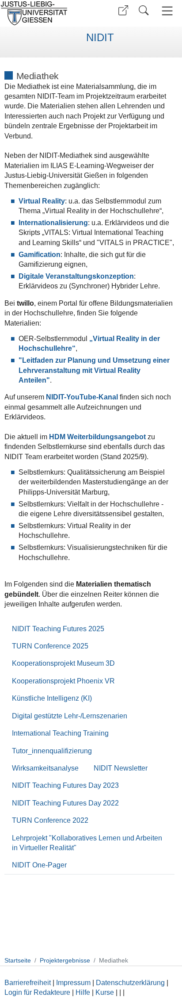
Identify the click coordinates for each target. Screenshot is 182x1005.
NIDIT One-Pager (39, 865)
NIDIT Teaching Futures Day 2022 (65, 803)
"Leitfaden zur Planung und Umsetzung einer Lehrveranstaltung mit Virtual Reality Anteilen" (94, 370)
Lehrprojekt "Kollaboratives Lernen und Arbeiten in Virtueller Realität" (87, 843)
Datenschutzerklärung (130, 982)
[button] (123, 10)
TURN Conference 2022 (50, 820)
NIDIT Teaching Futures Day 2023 (65, 785)
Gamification (40, 254)
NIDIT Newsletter (121, 768)
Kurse (104, 992)
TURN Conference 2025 (50, 646)
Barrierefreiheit (27, 982)
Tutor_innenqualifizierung (52, 751)
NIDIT (100, 37)
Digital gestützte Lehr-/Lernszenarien (69, 716)
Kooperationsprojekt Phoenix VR (63, 681)
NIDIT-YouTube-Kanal (82, 397)
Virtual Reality (42, 201)
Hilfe (83, 992)
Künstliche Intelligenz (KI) (52, 698)
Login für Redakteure (37, 992)
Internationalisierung (53, 222)
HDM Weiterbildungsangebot (97, 437)
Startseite (17, 960)
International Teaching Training (60, 733)
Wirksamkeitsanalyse (45, 768)
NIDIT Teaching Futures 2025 (58, 629)
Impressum (73, 982)
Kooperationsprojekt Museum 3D (63, 663)
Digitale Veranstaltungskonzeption (76, 276)
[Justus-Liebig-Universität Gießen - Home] (44, 13)
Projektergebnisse (65, 960)
